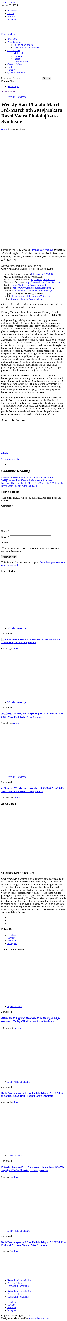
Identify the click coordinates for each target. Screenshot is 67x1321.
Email (5, 537)
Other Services (21, 61)
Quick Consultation (17, 72)
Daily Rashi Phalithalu (18, 1081)
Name (5, 531)
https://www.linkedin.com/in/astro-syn (34, 290)
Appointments (14, 42)
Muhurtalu (19, 53)
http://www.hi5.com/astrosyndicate (26, 299)
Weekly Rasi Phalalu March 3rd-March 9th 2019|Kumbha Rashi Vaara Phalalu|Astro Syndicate (32, 484)
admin (4, 129)
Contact (11, 70)
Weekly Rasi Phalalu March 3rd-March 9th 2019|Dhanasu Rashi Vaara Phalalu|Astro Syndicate (27, 479)
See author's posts (10, 459)
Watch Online (8, 91)
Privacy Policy (14, 1283)
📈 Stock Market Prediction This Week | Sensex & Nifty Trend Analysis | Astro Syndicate (30, 641)
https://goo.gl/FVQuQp (41, 250)
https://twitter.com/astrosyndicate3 (29, 285)
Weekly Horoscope (16, 97)
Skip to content (8, 2)
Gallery (11, 67)
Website (5, 542)
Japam (17, 58)
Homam (18, 56)
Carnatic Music (14, 64)
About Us (12, 39)
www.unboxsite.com (39, 1318)
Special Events (14, 1006)
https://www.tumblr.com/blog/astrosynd (32, 287)
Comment (7, 505)
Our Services (13, 50)
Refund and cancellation (19, 1280)
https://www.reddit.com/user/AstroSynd (31, 296)
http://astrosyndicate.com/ (43, 279)
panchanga (13, 86)
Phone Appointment (23, 45)
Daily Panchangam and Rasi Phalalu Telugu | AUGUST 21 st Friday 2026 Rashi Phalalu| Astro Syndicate (33, 1243)
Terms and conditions (18, 1286)
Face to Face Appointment (27, 47)
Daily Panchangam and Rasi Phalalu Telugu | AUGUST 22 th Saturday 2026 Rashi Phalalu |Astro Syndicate (32, 1094)
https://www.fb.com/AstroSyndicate (43, 282)
